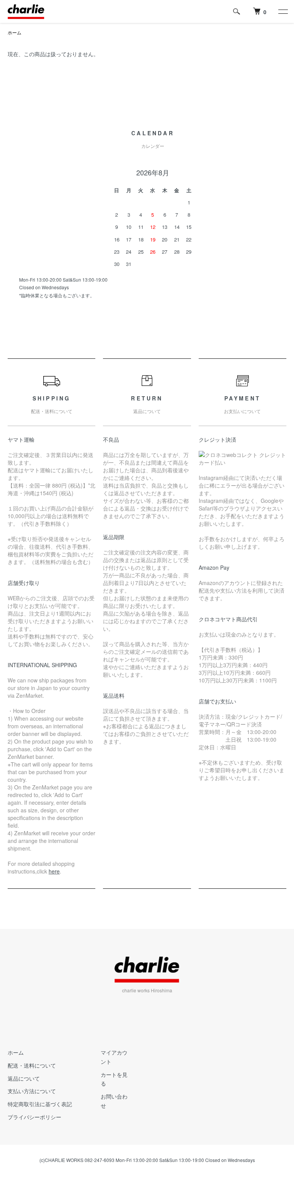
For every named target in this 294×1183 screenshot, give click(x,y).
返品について (24, 1078)
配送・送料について (32, 1065)
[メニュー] (282, 11)
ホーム (14, 32)
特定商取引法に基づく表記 (40, 1104)
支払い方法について (32, 1091)
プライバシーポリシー (34, 1117)
